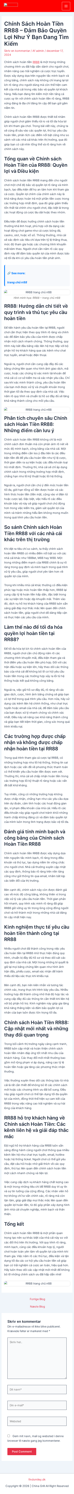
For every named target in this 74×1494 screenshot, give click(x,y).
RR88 (36, 62)
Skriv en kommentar (17, 51)
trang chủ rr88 (17, 282)
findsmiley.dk (37, 1479)
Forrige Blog (37, 1299)
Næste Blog (37, 1306)
